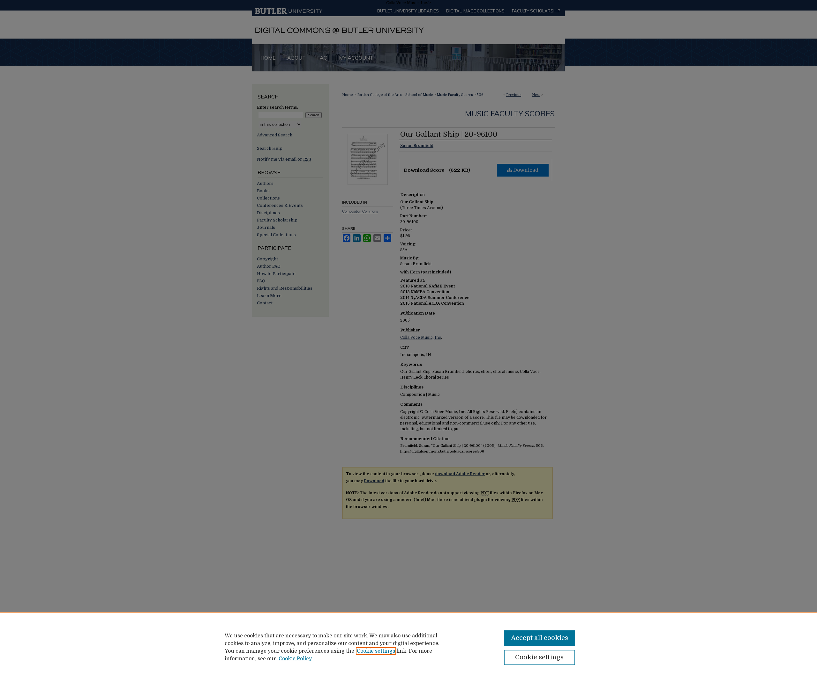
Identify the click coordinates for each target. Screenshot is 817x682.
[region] (408, 647)
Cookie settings (376, 651)
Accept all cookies (539, 638)
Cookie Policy (295, 659)
